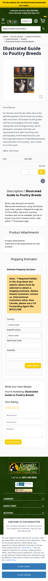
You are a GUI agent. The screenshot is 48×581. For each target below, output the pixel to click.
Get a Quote (33, 365)
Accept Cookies (24, 566)
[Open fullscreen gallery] (41, 97)
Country (10, 319)
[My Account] (36, 20)
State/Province (14, 329)
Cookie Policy (26, 548)
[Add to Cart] (41, 171)
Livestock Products (33, 36)
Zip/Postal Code (14, 340)
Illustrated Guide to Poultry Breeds (20, 41)
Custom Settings (24, 575)
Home (5, 36)
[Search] (44, 28)
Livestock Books (12, 39)
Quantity (11, 350)
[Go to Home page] (13, 22)
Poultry (24, 39)
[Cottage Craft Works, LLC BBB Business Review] (24, 484)
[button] (24, 80)
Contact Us (26, 21)
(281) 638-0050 (29, 477)
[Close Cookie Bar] (45, 537)
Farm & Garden (16, 36)
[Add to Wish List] (43, 181)
